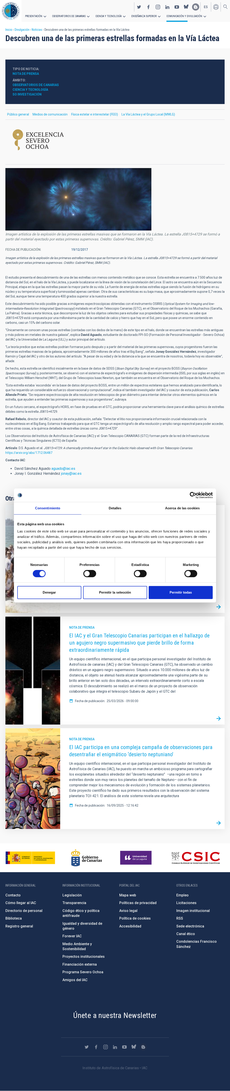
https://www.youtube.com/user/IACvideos (176, 7)
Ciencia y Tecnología (30, 89)
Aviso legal (128, 911)
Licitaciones (186, 903)
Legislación (72, 895)
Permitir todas (181, 592)
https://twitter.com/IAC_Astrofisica (139, 7)
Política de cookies (135, 918)
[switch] (89, 573)
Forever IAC (72, 936)
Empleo (182, 895)
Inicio (8, 29)
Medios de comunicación (50, 114)
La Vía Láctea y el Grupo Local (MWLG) (148, 114)
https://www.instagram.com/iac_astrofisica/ (158, 7)
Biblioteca (13, 918)
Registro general (19, 926)
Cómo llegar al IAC (20, 903)
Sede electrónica (190, 926)
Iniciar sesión (216, 7)
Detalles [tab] (115, 508)
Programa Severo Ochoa (82, 972)
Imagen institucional (193, 911)
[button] (78, 199)
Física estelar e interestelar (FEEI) (94, 114)
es (206, 7)
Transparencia (74, 903)
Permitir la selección (115, 592)
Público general (18, 114)
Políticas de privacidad (138, 903)
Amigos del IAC (75, 980)
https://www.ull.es (136, 858)
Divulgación (22, 29)
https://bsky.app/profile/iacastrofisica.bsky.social (186, 7)
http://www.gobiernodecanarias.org (86, 858)
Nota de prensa (26, 73)
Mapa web (127, 895)
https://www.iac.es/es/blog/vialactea (195, 7)
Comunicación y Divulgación (184, 16)
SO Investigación (27, 94)
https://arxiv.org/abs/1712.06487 (28, 453)
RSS (179, 918)
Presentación (33, 16)
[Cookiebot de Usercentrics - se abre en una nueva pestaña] (193, 495)
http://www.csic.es (195, 858)
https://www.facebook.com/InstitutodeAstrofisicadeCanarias (148, 7)
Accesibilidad (130, 926)
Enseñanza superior (144, 16)
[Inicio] (11, 11)
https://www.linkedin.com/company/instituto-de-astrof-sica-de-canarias (167, 7)
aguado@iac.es (63, 468)
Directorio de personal (23, 911)
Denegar (49, 592)
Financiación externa (79, 964)
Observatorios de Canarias (69, 16)
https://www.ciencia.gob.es (30, 857)
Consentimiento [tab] (47, 508)
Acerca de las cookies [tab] (182, 508)
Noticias (37, 29)
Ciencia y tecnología (108, 16)
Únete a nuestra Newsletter (115, 1015)
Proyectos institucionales (83, 956)
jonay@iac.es (71, 473)
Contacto (13, 895)
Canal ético (185, 934)
